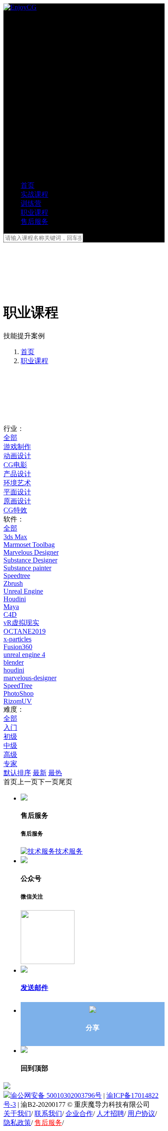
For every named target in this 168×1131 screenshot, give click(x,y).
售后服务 (48, 1122)
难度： (13, 709)
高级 (10, 754)
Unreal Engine (23, 591)
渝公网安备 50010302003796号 (56, 1095)
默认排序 (17, 772)
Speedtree (16, 575)
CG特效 (15, 510)
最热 (55, 772)
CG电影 (15, 464)
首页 (27, 351)
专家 (10, 763)
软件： (13, 519)
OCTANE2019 (24, 631)
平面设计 (17, 492)
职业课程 (34, 360)
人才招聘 (110, 1113)
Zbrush (13, 583)
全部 (10, 437)
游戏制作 (17, 446)
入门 (10, 727)
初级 (10, 736)
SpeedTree (17, 685)
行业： (13, 428)
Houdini (14, 599)
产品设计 (17, 474)
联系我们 (48, 1113)
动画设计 (17, 455)
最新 (40, 772)
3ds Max (15, 536)
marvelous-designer (29, 678)
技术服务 (69, 851)
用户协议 (141, 1113)
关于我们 (17, 1113)
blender (13, 662)
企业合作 (79, 1113)
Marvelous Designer (31, 552)
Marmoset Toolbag (29, 544)
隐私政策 (17, 1122)
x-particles (17, 639)
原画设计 (17, 501)
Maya (11, 606)
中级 (10, 745)
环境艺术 (17, 483)
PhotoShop (18, 693)
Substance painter (27, 568)
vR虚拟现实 (21, 622)
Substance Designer (30, 560)
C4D (10, 614)
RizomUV (17, 701)
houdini (13, 670)
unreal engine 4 (24, 654)
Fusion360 (17, 646)
